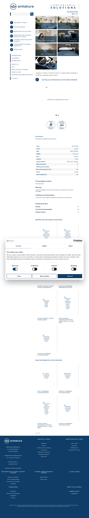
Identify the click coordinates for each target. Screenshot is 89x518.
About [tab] (70, 246)
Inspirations (16, 55)
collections (44, 443)
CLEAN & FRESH (74, 471)
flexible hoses (74, 447)
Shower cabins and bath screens (44, 472)
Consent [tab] (18, 246)
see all (38, 433)
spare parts (44, 456)
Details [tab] (44, 246)
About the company (74, 487)
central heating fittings (13, 479)
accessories (44, 450)
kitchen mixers (54, 73)
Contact (15, 78)
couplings (13, 483)
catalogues (13, 491)
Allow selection (44, 276)
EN (73, 14)
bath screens (43, 479)
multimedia (13, 495)
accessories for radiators (13, 481)
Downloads (16, 60)
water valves (74, 443)
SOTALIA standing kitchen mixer (47, 75)
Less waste (15, 58)
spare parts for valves (74, 450)
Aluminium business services (22, 74)
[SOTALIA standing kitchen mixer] (57, 99)
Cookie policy (13, 464)
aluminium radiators (13, 477)
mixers (45, 73)
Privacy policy (13, 462)
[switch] (34, 269)
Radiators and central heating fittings (13, 472)
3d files (13, 497)
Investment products (43, 454)
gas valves (74, 445)
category (39, 73)
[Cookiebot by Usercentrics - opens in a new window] (74, 241)
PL (75, 14)
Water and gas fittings (74, 439)
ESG (13, 67)
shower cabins (44, 477)
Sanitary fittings (43, 439)
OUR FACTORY (16, 72)
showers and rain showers (44, 447)
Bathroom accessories (44, 452)
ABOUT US (15, 64)
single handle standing (68, 73)
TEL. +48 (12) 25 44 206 (13, 457)
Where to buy (74, 491)
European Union (72, 11)
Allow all (70, 276)
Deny (19, 276)
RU (77, 14)
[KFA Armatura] (21, 9)
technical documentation (13, 493)
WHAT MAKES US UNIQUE (20, 69)
